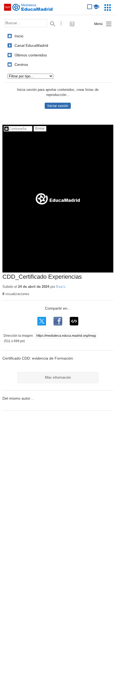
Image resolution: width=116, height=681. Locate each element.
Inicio (19, 36)
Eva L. (61, 287)
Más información (58, 377)
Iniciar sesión (57, 106)
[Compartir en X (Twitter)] (41, 321)
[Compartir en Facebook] (58, 321)
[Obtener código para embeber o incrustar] (74, 321)
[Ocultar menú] (103, 24)
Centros (21, 64)
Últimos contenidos (31, 55)
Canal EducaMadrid (31, 45)
